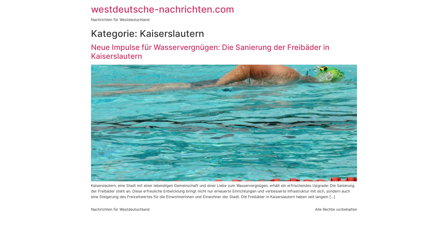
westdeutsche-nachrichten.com (162, 9)
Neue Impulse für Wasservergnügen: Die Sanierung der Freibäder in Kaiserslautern (210, 52)
